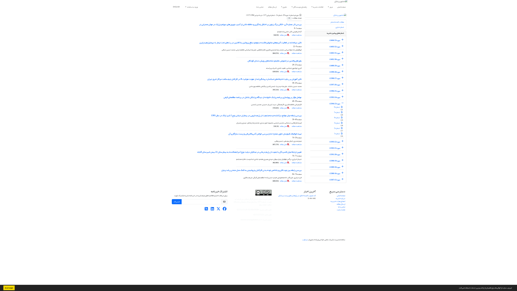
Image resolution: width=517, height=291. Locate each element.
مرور (331, 7)
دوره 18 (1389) (334, 167)
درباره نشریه (340, 198)
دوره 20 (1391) (334, 154)
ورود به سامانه (192, 7)
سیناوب (305, 239)
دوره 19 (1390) (334, 161)
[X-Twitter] (218, 209)
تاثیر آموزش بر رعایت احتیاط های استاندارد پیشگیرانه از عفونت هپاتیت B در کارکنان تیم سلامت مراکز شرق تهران (254, 79)
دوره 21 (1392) (334, 148)
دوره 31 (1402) (334, 53)
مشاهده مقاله (297, 35)
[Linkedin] (212, 209)
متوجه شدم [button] (9, 287)
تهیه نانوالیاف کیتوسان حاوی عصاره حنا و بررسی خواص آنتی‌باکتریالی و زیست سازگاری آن (265, 134)
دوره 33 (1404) (334, 40)
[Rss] (206, 209)
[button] (457, 288)
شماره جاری (340, 27)
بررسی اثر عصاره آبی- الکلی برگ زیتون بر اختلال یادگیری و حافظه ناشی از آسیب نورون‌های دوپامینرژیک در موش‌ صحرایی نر (250, 24)
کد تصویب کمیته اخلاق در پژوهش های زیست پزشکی (297, 195)
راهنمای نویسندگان (300, 7)
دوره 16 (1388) (334, 173)
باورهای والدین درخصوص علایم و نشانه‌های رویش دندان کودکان (275, 61)
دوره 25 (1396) (334, 91)
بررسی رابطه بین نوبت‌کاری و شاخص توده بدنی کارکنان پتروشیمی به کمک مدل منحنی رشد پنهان (261, 170)
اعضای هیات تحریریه (338, 201)
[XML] (244, 15)
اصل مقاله (280, 35)
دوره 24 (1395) (334, 97)
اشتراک (177, 202)
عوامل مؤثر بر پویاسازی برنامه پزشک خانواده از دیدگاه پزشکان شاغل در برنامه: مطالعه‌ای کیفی (263, 97)
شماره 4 (337, 117)
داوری (285, 7)
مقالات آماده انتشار (337, 22)
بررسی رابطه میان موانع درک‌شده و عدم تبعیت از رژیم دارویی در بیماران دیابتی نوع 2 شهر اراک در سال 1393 (256, 115)
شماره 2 (337, 128)
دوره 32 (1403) (334, 46)
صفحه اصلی (341, 7)
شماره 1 (337, 133)
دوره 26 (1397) (334, 84)
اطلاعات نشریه (318, 7)
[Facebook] (224, 209)
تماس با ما (259, 7)
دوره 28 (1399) (334, 72)
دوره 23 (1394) (334, 103)
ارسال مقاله (272, 7)
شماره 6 (337, 107)
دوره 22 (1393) (334, 142)
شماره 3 (337, 123)
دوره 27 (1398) (334, 78)
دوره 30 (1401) (334, 59)
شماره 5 (337, 112)
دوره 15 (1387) (334, 180)
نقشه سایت (341, 210)
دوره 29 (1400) (334, 65)
